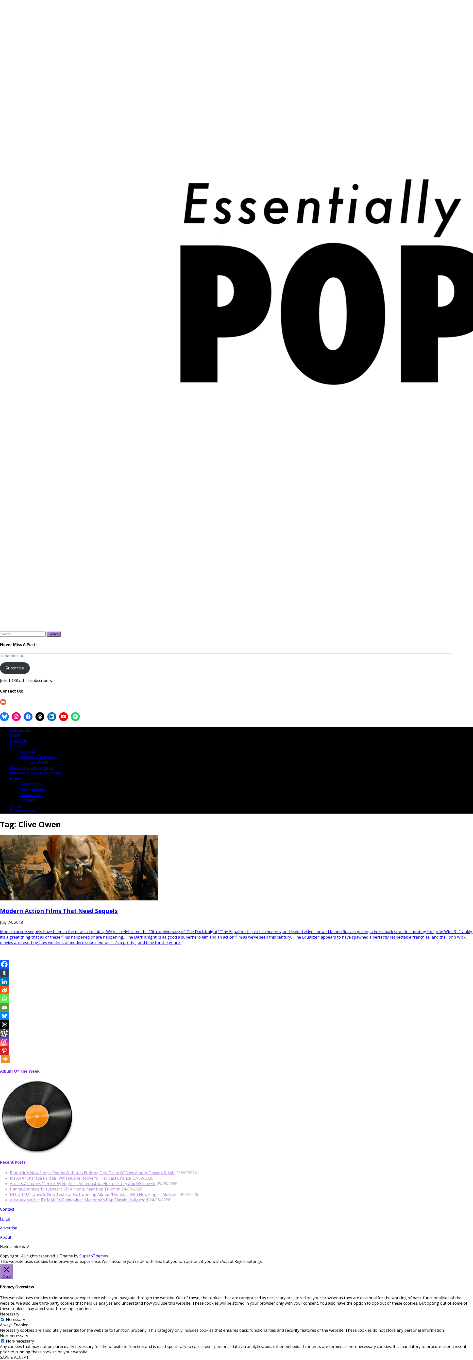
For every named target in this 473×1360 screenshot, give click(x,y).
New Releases (32, 789)
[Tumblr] (4, 973)
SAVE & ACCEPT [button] (14, 1357)
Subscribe (15, 668)
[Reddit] (4, 990)
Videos (16, 805)
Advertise (8, 1228)
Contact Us (20, 729)
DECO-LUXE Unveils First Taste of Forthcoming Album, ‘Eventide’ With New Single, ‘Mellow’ (93, 1194)
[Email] (4, 1007)
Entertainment (23, 811)
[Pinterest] (4, 1050)
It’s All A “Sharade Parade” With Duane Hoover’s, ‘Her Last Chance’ (71, 1178)
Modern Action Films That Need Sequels (59, 911)
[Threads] (4, 1024)
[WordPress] (4, 1033)
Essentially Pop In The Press (36, 773)
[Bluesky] (4, 1016)
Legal (15, 735)
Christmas (39, 762)
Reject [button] (240, 1261)
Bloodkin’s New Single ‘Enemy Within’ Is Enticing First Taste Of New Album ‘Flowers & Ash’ (92, 1172)
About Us (18, 740)
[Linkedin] (4, 981)
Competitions (32, 784)
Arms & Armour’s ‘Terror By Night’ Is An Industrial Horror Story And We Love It (83, 1183)
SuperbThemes (93, 1256)
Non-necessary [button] (14, 1335)
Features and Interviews (32, 767)
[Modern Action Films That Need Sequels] (79, 899)
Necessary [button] (9, 1314)
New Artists (30, 794)
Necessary (15, 1319)
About (5, 1237)
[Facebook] (4, 964)
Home (15, 746)
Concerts (28, 800)
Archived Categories (38, 756)
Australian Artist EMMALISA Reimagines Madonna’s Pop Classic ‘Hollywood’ (79, 1200)
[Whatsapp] (4, 998)
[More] (5, 1059)
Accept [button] (227, 1261)
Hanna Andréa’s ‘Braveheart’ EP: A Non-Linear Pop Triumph (65, 1189)
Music (15, 778)
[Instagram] (4, 1041)
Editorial (27, 751)
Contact (7, 1209)
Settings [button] (254, 1261)
